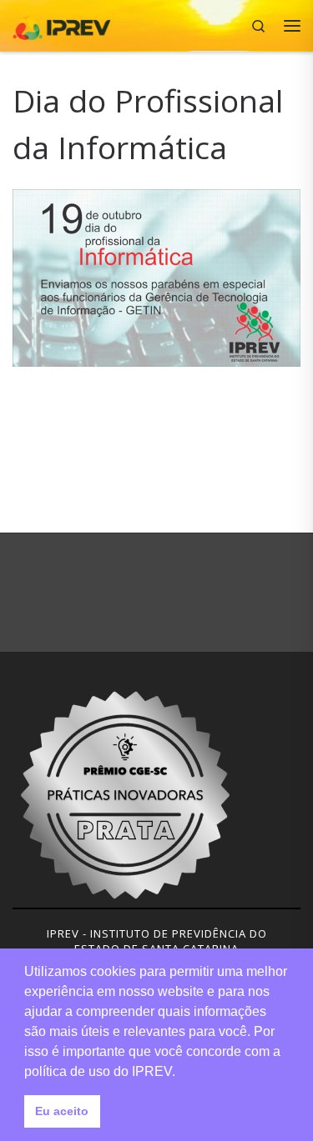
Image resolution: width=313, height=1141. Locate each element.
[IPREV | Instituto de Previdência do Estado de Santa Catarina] (62, 24)
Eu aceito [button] (61, 1111)
